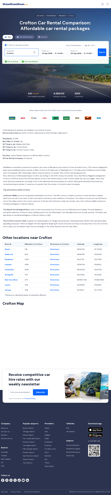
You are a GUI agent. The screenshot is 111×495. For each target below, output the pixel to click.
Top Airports (27, 463)
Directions (54, 249)
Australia (4, 452)
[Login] (102, 4)
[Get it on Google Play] (95, 435)
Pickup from (10, 51)
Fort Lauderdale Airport (31, 438)
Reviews (4, 435)
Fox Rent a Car (50, 449)
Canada (4, 456)
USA (2, 466)
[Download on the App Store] (95, 429)
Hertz (47, 452)
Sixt (46, 459)
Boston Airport (28, 428)
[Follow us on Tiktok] (19, 480)
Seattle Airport (28, 459)
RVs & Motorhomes (26, 37)
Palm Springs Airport (30, 449)
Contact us (5, 432)
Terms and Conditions (32, 492)
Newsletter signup (73, 449)
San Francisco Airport (31, 456)
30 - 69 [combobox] (89, 45)
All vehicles (70, 432)
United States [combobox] (73, 45)
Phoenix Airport (28, 452)
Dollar (47, 438)
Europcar (48, 445)
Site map (4, 492)
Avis (46, 432)
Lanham (8, 264)
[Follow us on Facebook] (2, 480)
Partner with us (6, 438)
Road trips (70, 456)
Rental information (73, 452)
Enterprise (48, 442)
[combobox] (18, 53)
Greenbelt (9, 269)
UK (2, 463)
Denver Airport (28, 435)
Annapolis (9, 275)
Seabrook (9, 254)
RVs (67, 428)
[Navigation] (107, 4)
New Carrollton (11, 280)
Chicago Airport (29, 432)
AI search (44, 37)
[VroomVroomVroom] (15, 4)
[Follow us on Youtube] (23, 480)
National (48, 456)
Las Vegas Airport (29, 445)
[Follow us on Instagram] (6, 480)
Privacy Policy (30, 398)
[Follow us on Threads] (11, 480)
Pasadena (9, 259)
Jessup (8, 290)
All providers (49, 466)
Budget (47, 435)
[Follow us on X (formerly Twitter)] (15, 480)
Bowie (7, 249)
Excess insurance (72, 445)
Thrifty (47, 463)
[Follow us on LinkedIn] (27, 480)
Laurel (7, 285)
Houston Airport (29, 442)
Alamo (47, 428)
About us (4, 428)
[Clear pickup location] (34, 52)
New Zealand (6, 459)
